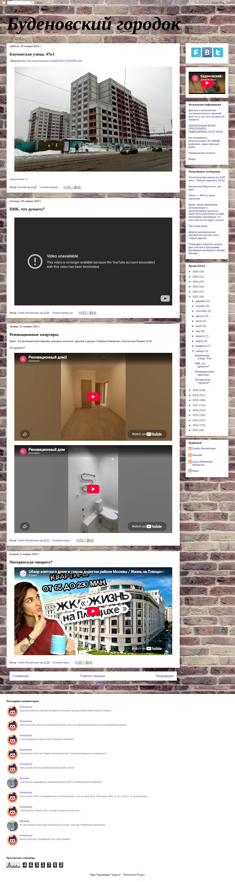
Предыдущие (165, 675)
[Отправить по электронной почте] (65, 187)
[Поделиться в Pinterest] (79, 187)
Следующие (20, 675)
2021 (196, 296)
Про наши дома (198, 225)
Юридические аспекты (202, 152)
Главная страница (92, 675)
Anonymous (26, 706)
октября (201, 305)
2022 (196, 291)
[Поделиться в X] (72, 187)
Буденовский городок (93, 23)
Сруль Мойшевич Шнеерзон (202, 463)
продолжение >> (19, 179)
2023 (196, 286)
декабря (201, 301)
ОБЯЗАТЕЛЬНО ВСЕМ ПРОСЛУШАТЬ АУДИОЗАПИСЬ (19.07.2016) (206, 128)
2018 (196, 400)
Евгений (197, 455)
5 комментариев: (49, 187)
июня (199, 325)
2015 (196, 415)
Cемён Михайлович (204, 448)
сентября (202, 310)
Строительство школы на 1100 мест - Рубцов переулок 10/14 (207, 179)
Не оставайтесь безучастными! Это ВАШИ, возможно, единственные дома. (204, 142)
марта (200, 340)
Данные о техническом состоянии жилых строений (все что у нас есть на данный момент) (207, 115)
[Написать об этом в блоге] (69, 187)
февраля (201, 345)
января (200, 351)
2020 (196, 390)
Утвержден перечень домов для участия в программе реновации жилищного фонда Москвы (207, 249)
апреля (200, 336)
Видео (192, 158)
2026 (196, 271)
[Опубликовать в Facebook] (76, 187)
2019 (196, 395)
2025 (196, 276)
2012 (196, 430)
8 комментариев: (62, 540)
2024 (196, 281)
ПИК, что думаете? (27, 209)
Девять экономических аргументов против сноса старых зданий (204, 235)
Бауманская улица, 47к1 (32, 54)
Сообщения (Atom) (103, 684)
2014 (196, 420)
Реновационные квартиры (34, 334)
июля (199, 321)
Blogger (140, 874)
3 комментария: (61, 662)
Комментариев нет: (63, 312)
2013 (196, 425)
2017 (196, 405)
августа (200, 316)
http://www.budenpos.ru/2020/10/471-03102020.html (54, 61)
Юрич (195, 470)
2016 (196, 410)
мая (198, 331)
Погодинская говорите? (31, 562)
